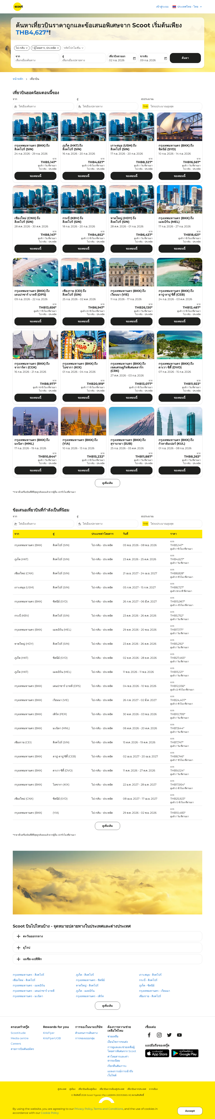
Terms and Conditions (108, 1108)
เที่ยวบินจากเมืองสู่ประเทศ (112, 1089)
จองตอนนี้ (35, 176)
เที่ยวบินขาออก (117, 56)
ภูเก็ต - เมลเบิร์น (85, 990)
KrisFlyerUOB (52, 1038)
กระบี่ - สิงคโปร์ (148, 980)
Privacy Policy (83, 1108)
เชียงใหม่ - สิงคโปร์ (24, 980)
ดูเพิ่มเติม (107, 1005)
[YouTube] (179, 1035)
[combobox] (37, 60)
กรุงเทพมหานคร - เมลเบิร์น (29, 985)
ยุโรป (26, 947)
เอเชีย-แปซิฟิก (32, 959)
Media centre (20, 1038)
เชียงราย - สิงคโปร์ (150, 996)
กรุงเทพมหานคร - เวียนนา (154, 990)
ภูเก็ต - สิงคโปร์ (85, 974)
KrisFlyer (48, 1032)
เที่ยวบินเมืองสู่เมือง (87, 1089)
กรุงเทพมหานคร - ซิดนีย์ (90, 980)
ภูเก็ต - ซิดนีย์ (146, 985)
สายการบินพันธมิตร (22, 1049)
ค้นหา (185, 58)
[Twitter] (169, 1035)
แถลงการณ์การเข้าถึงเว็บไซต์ (120, 1073)
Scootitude (18, 1032)
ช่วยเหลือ (113, 1036)
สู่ (63, 56)
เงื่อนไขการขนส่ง (118, 1041)
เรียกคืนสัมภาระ (117, 1066)
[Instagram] (159, 1035)
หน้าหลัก (18, 78)
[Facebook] (149, 1035)
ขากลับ (144, 56)
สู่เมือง (72, 1089)
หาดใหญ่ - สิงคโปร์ (87, 985)
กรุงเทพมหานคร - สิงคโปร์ (28, 974)
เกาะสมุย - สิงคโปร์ (150, 974)
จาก (18, 56)
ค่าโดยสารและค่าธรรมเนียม (118, 1058)
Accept (190, 1110)
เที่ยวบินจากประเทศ (136, 1089)
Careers (16, 1043)
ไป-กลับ (20, 47)
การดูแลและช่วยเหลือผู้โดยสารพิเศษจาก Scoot (122, 1049)
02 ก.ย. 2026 (116, 60)
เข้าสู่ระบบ (162, 6)
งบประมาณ (147, 99)
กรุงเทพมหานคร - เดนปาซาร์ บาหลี (33, 990)
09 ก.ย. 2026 (148, 60)
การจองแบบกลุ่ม (85, 1038)
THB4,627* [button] (32, 32)
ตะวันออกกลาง (33, 936)
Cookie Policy (50, 1112)
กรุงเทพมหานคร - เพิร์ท (90, 996)
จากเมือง (153, 1089)
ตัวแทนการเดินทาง (86, 1032)
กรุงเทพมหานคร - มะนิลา (28, 996)
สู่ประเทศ (62, 1089)
